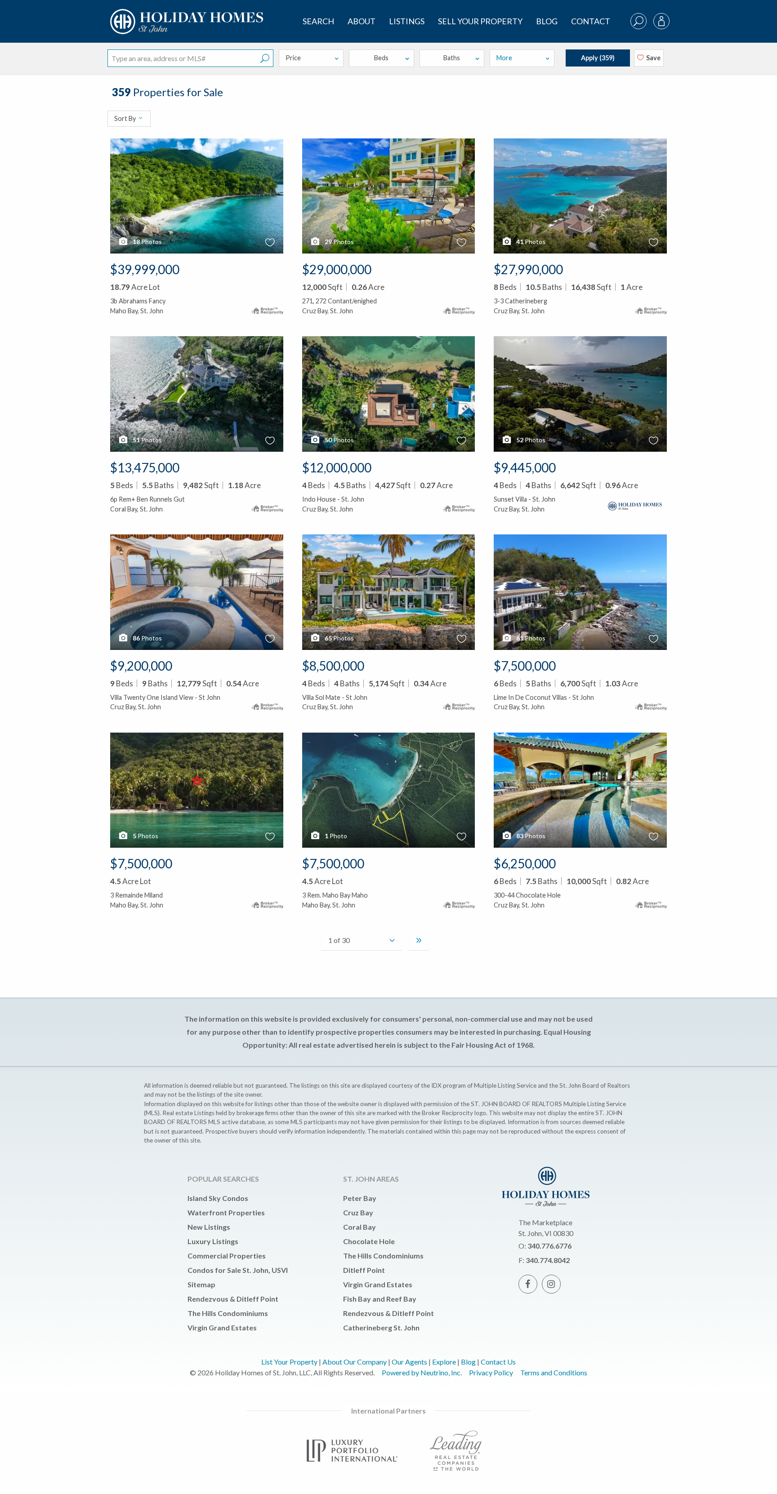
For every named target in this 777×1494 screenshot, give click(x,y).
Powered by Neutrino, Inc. (422, 1372)
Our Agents (409, 1361)
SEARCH (318, 21)
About (361, 21)
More (504, 58)
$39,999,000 (144, 269)
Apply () (598, 58)
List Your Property (289, 1361)
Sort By (125, 118)
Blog (547, 21)
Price (293, 58)
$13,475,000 (144, 467)
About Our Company (354, 1361)
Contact (590, 21)
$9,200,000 (141, 665)
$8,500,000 (333, 665)
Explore (444, 1361)
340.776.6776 (549, 1245)
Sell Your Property (480, 21)
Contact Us (498, 1361)
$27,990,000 (528, 269)
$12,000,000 (336, 467)
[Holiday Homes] (185, 14)
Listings (406, 21)
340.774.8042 (548, 1260)
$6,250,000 (525, 863)
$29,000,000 (336, 269)
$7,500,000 (525, 665)
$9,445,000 (525, 467)
